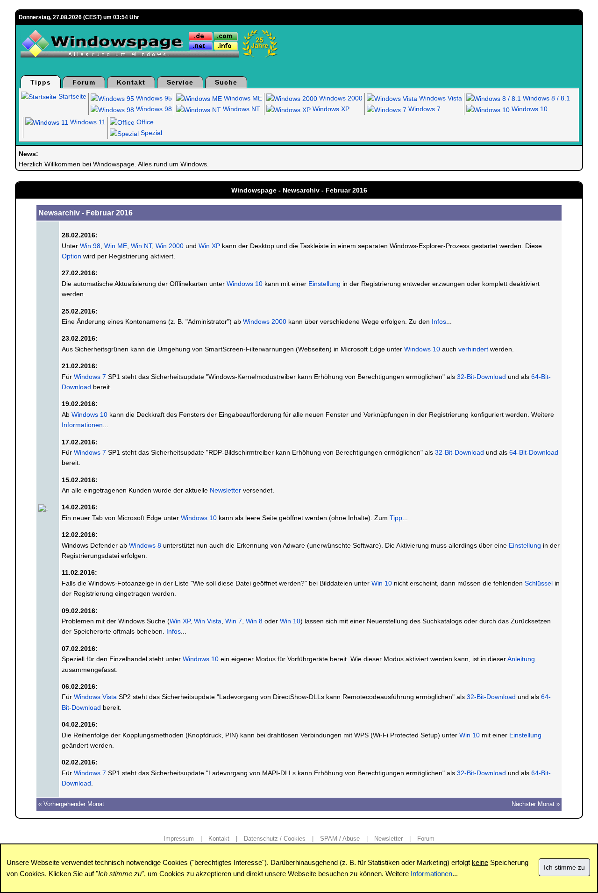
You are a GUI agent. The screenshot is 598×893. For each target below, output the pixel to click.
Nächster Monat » (536, 803)
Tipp (396, 518)
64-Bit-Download (533, 452)
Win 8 (254, 621)
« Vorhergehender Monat (71, 803)
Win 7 (233, 621)
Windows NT (240, 109)
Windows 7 (423, 109)
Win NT (141, 246)
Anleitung (521, 659)
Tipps (40, 82)
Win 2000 (170, 246)
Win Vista (207, 621)
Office (144, 122)
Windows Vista (439, 98)
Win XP (209, 246)
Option (71, 256)
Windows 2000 (340, 98)
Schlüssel (539, 583)
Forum (83, 82)
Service (180, 82)
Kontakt (131, 82)
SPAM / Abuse (340, 838)
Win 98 (90, 246)
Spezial (150, 132)
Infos (439, 321)
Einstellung (324, 283)
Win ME (115, 246)
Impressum (179, 838)
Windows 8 (145, 545)
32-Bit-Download (481, 376)
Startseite (71, 96)
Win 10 (381, 583)
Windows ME (242, 98)
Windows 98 (153, 109)
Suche (226, 82)
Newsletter (225, 490)
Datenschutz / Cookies (275, 838)
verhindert (473, 349)
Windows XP (330, 109)
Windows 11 (87, 122)
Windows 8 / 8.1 (545, 98)
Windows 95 (153, 98)
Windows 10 (529, 109)
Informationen (82, 425)
